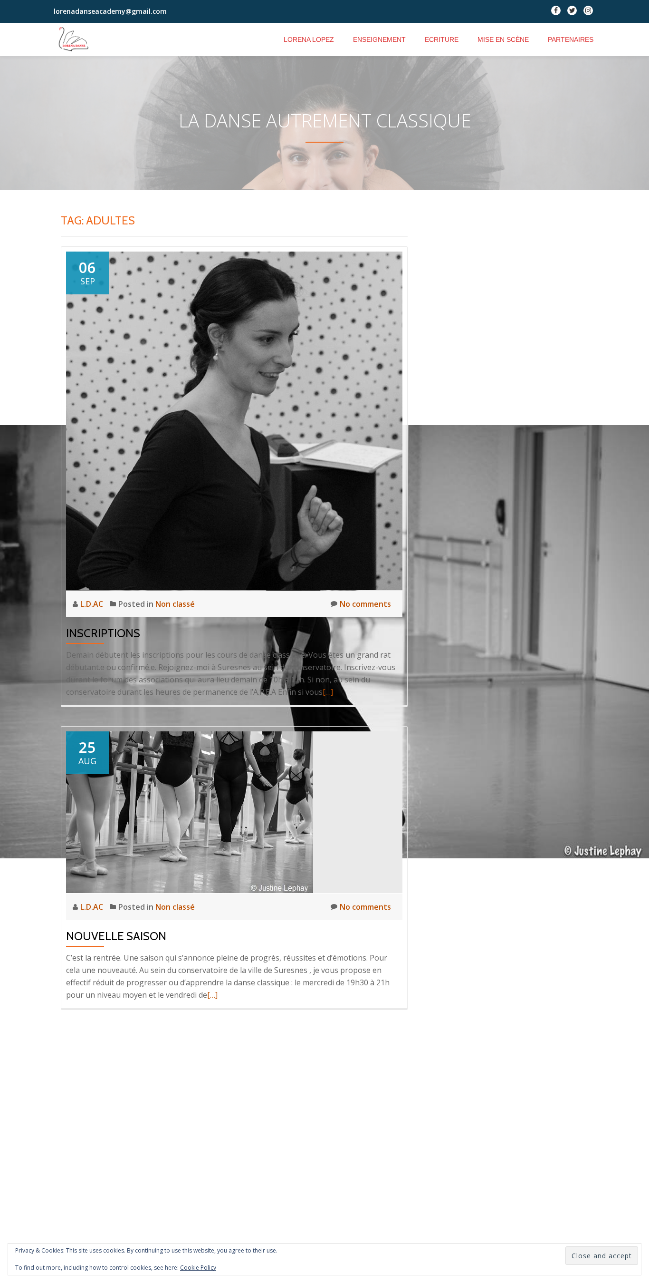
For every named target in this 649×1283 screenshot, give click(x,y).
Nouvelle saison (116, 936)
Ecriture (441, 39)
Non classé (175, 604)
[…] (328, 692)
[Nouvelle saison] (189, 812)
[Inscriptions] (234, 420)
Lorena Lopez (309, 39)
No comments (365, 604)
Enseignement (379, 39)
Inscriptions (103, 633)
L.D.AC (92, 604)
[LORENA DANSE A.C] (79, 39)
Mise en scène (503, 39)
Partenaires (570, 39)
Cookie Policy (198, 1268)
